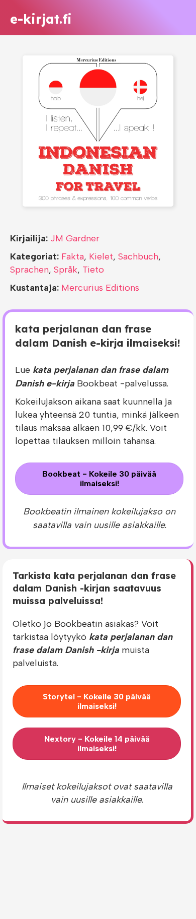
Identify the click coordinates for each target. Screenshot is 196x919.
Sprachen (29, 269)
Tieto (93, 269)
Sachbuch (138, 256)
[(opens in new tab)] (98, 130)
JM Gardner (75, 238)
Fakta (72, 256)
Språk (65, 269)
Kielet (101, 256)
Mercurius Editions (100, 287)
